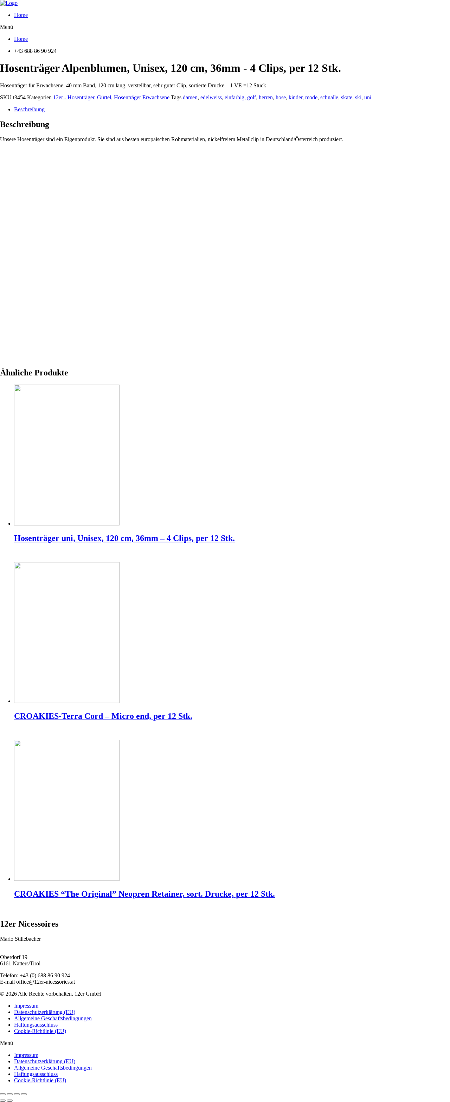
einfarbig (234, 97)
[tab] (232, 109)
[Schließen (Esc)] (3, 1094)
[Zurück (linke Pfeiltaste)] (3, 1101)
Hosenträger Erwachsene (141, 97)
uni (367, 97)
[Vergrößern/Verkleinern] (24, 1094)
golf (251, 97)
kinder (295, 97)
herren (266, 97)
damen (190, 97)
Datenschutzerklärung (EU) (44, 1012)
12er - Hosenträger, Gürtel (82, 97)
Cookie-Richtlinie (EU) (40, 1031)
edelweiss (211, 97)
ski (358, 97)
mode (311, 97)
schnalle (329, 97)
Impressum (26, 1006)
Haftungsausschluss (36, 1025)
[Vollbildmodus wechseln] (17, 1094)
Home (21, 15)
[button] (225, 27)
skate (346, 97)
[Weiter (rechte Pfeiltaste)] (10, 1101)
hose (281, 97)
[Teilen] (10, 1094)
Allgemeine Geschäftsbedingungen (53, 1018)
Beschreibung (29, 109)
